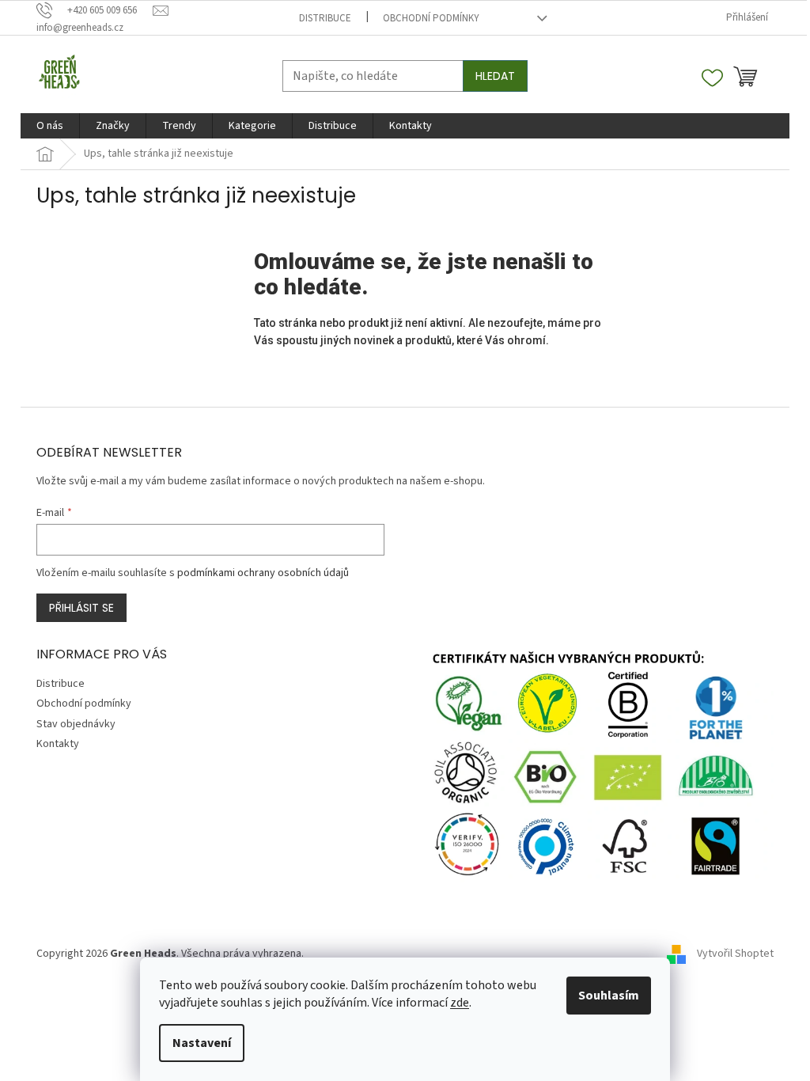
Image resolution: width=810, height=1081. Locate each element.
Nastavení (201, 1043)
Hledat (495, 76)
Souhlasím (608, 995)
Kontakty (57, 744)
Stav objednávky (75, 724)
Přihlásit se (81, 608)
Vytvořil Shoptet (735, 954)
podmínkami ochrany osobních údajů (263, 573)
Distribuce (325, 18)
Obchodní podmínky (431, 18)
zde (459, 1002)
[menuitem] (50, 125)
